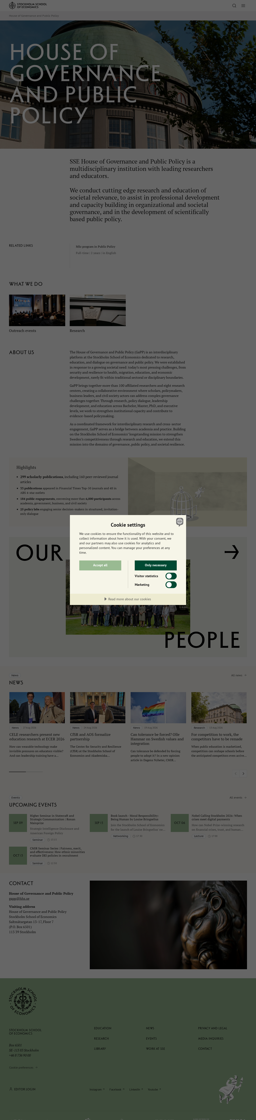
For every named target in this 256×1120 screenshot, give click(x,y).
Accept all (100, 565)
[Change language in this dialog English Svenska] (179, 522)
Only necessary (156, 565)
